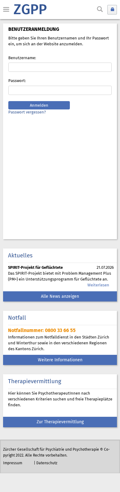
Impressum (12, 463)
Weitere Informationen (60, 360)
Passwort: (17, 81)
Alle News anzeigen (60, 296)
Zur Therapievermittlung (60, 422)
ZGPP (30, 10)
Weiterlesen (98, 285)
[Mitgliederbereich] (112, 9)
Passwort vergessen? (27, 112)
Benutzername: (22, 58)
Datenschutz (46, 463)
